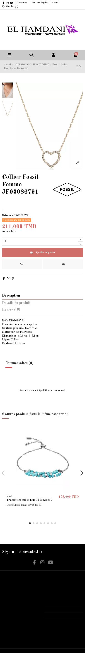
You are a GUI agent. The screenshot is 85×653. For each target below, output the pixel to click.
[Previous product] (78, 66)
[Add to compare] (63, 264)
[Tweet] (8, 278)
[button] (30, 523)
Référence (7, 215)
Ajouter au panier (45, 252)
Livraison (22, 3)
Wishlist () (11, 6)
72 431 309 (56, 609)
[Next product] (80, 66)
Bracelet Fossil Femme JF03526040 (29, 500)
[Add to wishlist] (22, 264)
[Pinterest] (13, 278)
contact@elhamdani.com (62, 615)
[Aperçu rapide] (77, 445)
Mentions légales (39, 3)
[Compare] (77, 438)
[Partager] (4, 278)
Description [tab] (11, 295)
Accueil (55, 3)
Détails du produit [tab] (16, 303)
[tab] (42, 311)
